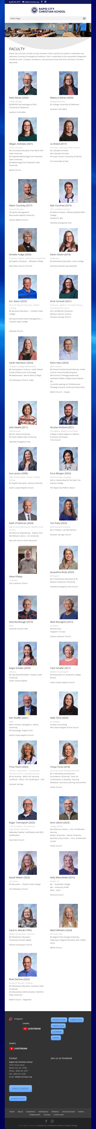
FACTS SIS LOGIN (59, 1020)
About (20, 1111)
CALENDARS (57, 1032)
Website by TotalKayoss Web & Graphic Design (57, 1125)
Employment (35, 1114)
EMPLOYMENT (20, 1088)
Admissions (43, 1111)
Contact (47, 1114)
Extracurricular (68, 1111)
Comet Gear (59, 1114)
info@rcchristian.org (23, 1077)
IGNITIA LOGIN (58, 1026)
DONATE (56, 1038)
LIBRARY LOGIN (76, 1020)
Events (81, 1111)
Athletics (55, 1111)
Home (11, 1111)
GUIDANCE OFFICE (18, 1098)
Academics (30, 1111)
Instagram (18, 1019)
